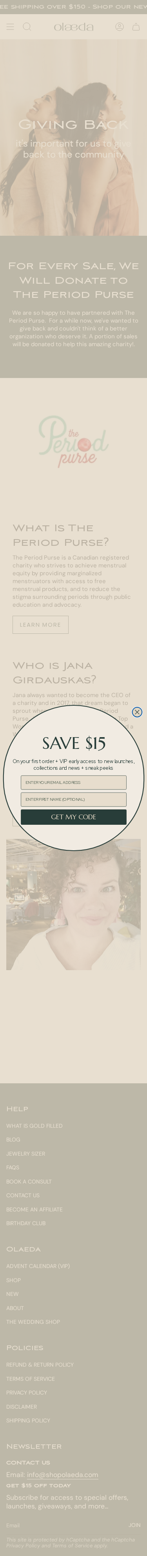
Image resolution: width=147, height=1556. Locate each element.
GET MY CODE (73, 817)
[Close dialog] (137, 712)
